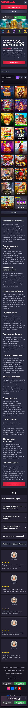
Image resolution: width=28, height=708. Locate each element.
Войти (14, 11)
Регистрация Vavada (14, 484)
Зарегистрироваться (14, 7)
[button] (2, 24)
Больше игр (14, 212)
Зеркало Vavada (14, 62)
